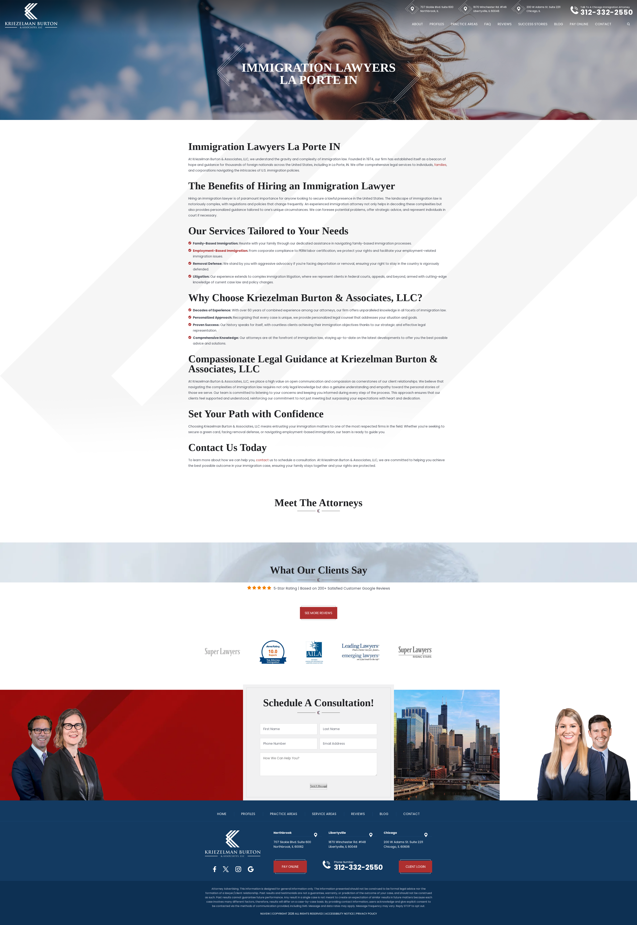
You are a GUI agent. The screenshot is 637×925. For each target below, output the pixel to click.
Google (251, 869)
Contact (603, 24)
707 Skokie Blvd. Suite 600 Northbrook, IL (436, 9)
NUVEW (265, 914)
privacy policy (366, 914)
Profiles (436, 24)
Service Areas (324, 814)
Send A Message (318, 786)
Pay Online (579, 24)
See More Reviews (318, 613)
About (417, 24)
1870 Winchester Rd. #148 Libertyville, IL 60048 (490, 9)
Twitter (226, 869)
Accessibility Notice (339, 914)
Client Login (415, 866)
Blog (558, 24)
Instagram (238, 869)
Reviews (504, 24)
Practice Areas (464, 24)
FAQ (487, 24)
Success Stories (532, 24)
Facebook (214, 869)
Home (221, 814)
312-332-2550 (606, 12)
